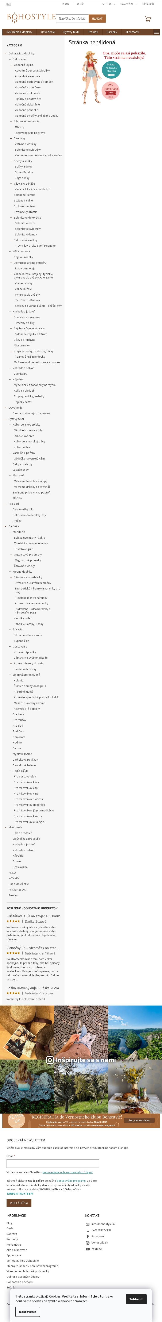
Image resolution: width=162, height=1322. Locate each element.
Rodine (17, 743)
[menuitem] (19, 32)
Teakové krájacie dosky (30, 357)
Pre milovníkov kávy (26, 782)
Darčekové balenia (24, 765)
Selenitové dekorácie (27, 218)
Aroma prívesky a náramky (31, 603)
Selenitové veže (25, 223)
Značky (13, 895)
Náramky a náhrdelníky (28, 577)
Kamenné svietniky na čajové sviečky (38, 155)
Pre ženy (18, 714)
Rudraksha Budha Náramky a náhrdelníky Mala (32, 611)
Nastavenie (27, 1312)
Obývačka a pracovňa (26, 839)
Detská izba (20, 867)
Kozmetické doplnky (27, 709)
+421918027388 (101, 1230)
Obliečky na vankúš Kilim (29, 459)
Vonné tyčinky (23, 283)
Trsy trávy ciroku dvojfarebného (35, 246)
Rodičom (18, 731)
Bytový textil (16, 419)
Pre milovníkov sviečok (28, 799)
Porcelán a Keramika (27, 317)
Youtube (97, 1249)
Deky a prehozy (22, 464)
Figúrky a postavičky (28, 99)
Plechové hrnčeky (25, 669)
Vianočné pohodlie (26, 110)
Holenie (18, 681)
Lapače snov (21, 470)
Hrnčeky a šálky (25, 323)
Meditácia (19, 532)
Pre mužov (19, 720)
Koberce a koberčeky (26, 425)
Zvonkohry (20, 374)
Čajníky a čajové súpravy (29, 328)
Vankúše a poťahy (24, 453)
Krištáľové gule (23, 549)
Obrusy (17, 498)
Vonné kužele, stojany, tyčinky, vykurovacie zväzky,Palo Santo (33, 276)
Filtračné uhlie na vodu (28, 635)
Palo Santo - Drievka (27, 300)
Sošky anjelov (23, 167)
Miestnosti (15, 827)
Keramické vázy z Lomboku (32, 189)
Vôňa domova (21, 251)
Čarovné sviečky (24, 566)
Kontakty (12, 1239)
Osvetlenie (16, 408)
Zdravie (18, 629)
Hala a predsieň (22, 833)
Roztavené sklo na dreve (29, 133)
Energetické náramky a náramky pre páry (37, 590)
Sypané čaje (21, 641)
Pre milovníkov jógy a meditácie (34, 810)
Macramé (18, 475)
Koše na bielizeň (24, 391)
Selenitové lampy (26, 234)
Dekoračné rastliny (26, 240)
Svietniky (20, 138)
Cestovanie (20, 647)
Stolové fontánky (25, 206)
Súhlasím (136, 1299)
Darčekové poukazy (25, 760)
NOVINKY (14, 878)
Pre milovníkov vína (26, 794)
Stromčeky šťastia (25, 212)
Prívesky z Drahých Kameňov (33, 583)
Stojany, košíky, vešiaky (29, 396)
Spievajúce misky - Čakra (29, 538)
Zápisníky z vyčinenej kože (31, 658)
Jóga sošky (22, 178)
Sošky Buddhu (24, 172)
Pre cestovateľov (25, 777)
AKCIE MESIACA (18, 890)
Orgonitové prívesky (28, 560)
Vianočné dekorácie (27, 105)
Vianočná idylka (23, 65)
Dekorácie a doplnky (21, 53)
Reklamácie (14, 1245)
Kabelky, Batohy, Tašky (28, 624)
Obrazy (19, 127)
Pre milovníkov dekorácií (29, 805)
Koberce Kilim (22, 447)
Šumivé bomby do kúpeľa (30, 686)
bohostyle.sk (100, 1243)
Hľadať (97, 18)
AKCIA (12, 873)
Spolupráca (14, 1255)
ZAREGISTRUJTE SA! (20, 1194)
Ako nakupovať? (17, 1250)
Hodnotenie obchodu (20, 1282)
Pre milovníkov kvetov (28, 816)
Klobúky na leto (23, 618)
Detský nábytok (23, 509)
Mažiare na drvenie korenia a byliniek (37, 362)
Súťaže (11, 1288)
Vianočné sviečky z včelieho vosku (36, 116)
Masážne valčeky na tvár (29, 703)
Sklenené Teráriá (24, 195)
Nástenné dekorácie (26, 121)
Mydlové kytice (22, 754)
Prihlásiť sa (19, 1203)
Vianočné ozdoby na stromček (34, 82)
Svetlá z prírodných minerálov (31, 413)
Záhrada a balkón (23, 368)
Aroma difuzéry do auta (28, 663)
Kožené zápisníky (25, 652)
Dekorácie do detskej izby (29, 515)
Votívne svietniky (25, 144)
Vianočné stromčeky (28, 87)
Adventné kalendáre (27, 76)
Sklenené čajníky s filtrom (31, 334)
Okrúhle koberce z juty (28, 430)
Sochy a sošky (23, 161)
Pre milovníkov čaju (26, 788)
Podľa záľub (20, 771)
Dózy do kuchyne (24, 340)
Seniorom (19, 737)
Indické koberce (24, 436)
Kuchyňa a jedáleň (24, 312)
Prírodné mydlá (23, 692)
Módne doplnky (22, 572)
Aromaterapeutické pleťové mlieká (36, 697)
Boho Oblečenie (19, 884)
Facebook (98, 1236)
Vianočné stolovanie (27, 93)
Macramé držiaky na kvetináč (32, 487)
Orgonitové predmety (28, 555)
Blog (65, 4)
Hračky (17, 521)
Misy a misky (22, 345)
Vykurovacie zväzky (27, 295)
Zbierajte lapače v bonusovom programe (32, 1266)
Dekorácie (19, 59)
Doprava (12, 1234)
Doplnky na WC (23, 402)
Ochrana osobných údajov (23, 1277)
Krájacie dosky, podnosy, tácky (34, 351)
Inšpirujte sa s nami (86, 1059)
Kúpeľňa (18, 379)
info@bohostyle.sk (103, 1224)
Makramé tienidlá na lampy (30, 481)
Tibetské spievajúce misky (31, 543)
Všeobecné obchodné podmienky (28, 1271)
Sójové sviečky (23, 257)
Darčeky (14, 526)
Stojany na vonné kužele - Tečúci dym (38, 306)
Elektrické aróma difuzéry (30, 263)
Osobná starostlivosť (26, 675)
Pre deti (14, 504)
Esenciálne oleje (25, 268)
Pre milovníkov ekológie (29, 822)
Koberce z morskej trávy (29, 441)
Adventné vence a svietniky (32, 71)
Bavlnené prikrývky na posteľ (31, 493)
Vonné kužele (23, 289)
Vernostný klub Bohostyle (23, 1261)
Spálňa (17, 861)
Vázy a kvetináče (24, 184)
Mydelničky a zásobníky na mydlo (35, 385)
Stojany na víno (23, 201)
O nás (80, 4)
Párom (17, 748)
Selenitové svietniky (28, 150)
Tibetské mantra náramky (31, 598)
